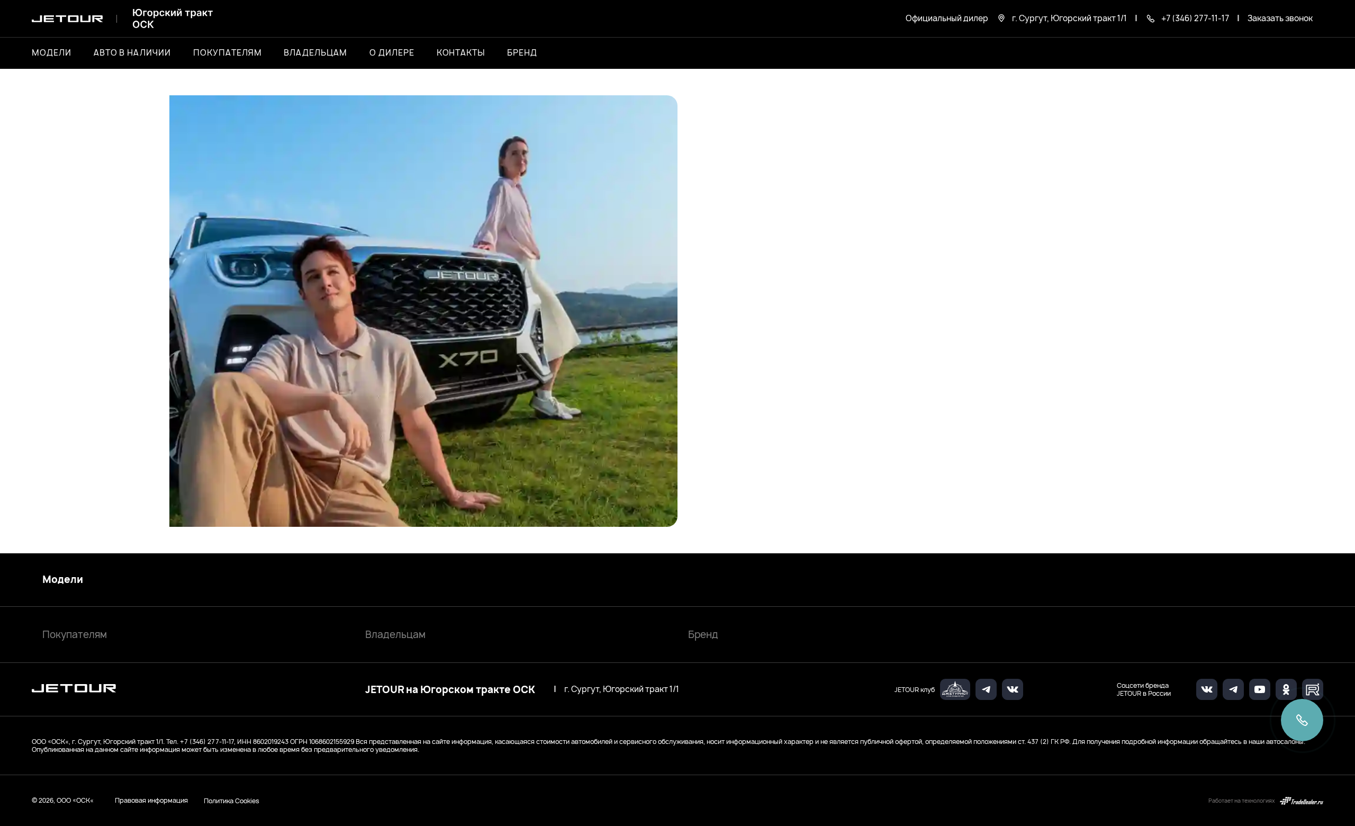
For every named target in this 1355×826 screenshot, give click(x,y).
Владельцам (395, 634)
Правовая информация (151, 800)
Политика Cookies (231, 800)
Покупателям (74, 634)
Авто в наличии (132, 53)
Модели (62, 579)
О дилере (391, 53)
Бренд (703, 634)
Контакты (461, 53)
